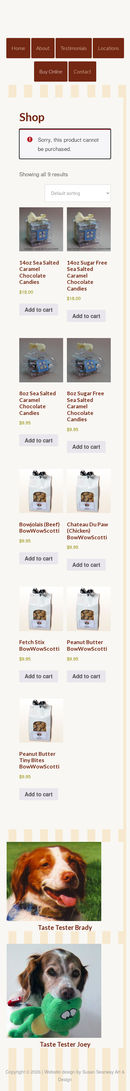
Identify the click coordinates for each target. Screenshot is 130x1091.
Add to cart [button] (39, 309)
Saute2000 (65, 19)
